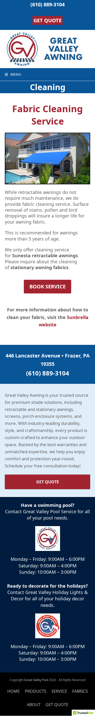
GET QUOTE (47, 20)
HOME (13, 691)
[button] (13, 74)
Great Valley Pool (36, 680)
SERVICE (59, 691)
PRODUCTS (35, 691)
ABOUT (34, 704)
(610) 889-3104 (47, 4)
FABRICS (80, 691)
